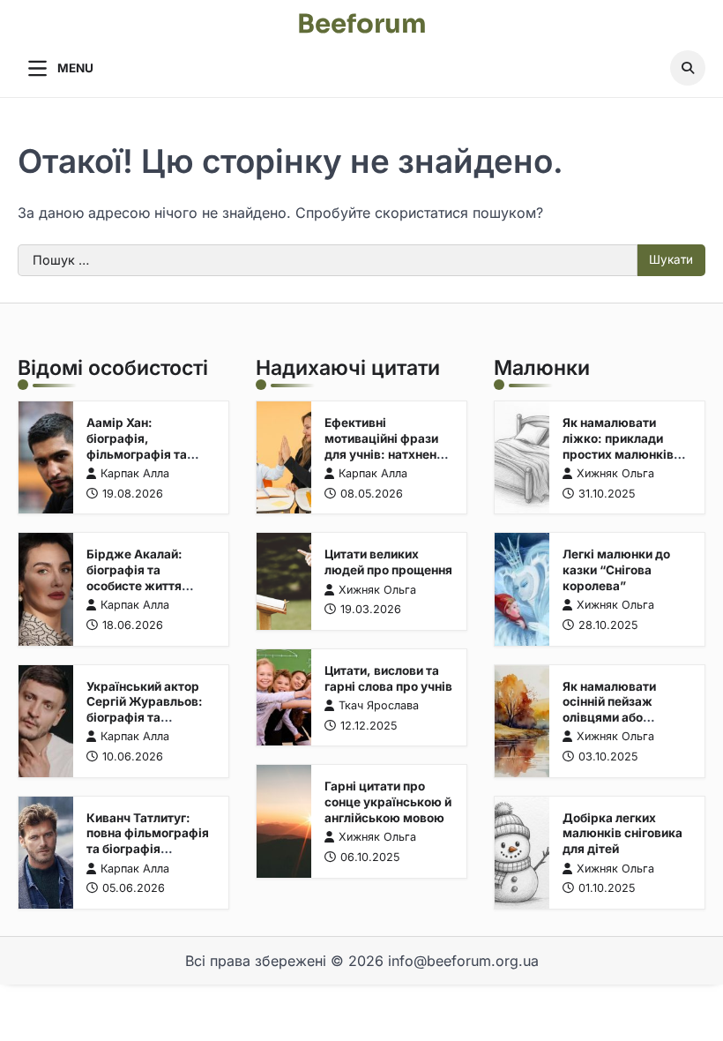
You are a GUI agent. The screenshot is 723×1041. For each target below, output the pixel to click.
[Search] (687, 68)
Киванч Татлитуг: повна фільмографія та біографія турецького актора (147, 841)
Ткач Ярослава (379, 705)
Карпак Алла (135, 473)
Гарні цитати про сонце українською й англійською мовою (387, 801)
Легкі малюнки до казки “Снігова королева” (616, 569)
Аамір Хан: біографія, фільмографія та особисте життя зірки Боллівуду (136, 453)
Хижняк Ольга (377, 589)
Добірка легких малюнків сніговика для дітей (622, 833)
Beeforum (362, 24)
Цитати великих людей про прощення (388, 562)
